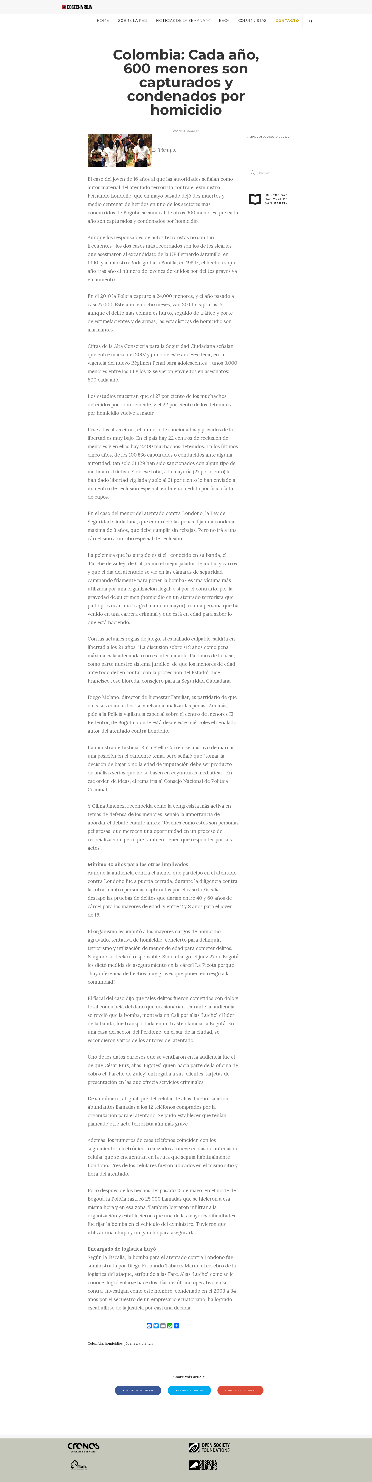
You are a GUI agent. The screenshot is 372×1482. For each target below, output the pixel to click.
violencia (146, 1343)
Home (103, 21)
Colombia (95, 1343)
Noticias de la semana (180, 21)
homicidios (114, 1343)
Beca (224, 21)
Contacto (287, 21)
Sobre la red (132, 21)
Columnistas (252, 21)
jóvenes (130, 1343)
